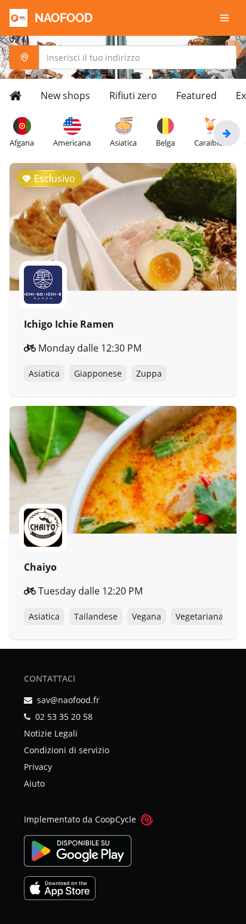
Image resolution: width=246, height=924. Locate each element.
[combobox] (123, 57)
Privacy (38, 766)
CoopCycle (115, 819)
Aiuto (34, 783)
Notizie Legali (51, 733)
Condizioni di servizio (66, 750)
